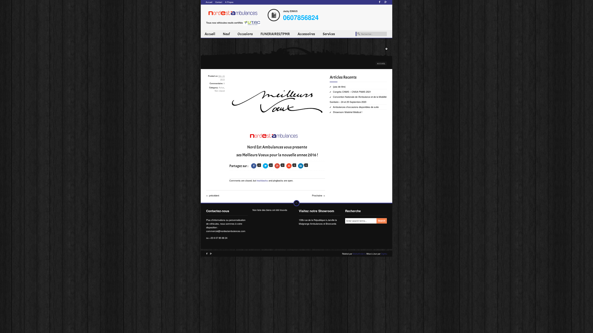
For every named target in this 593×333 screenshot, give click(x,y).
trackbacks (262, 180)
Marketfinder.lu (359, 253)
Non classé (220, 90)
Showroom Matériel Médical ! (347, 112)
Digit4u (384, 253)
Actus (221, 87)
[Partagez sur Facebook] (253, 166)
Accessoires (306, 34)
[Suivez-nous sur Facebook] (379, 2)
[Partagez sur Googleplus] (277, 166)
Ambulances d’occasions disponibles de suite (356, 107)
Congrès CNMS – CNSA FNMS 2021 (352, 91)
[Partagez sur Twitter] (265, 166)
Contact (218, 2)
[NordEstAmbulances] (234, 12)
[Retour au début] (296, 203)
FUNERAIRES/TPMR (275, 34)
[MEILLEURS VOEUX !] (277, 101)
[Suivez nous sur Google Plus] (385, 2)
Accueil (209, 2)
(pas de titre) (339, 86)
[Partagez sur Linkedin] (300, 166)
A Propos (229, 2)
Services (329, 34)
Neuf (226, 34)
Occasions (245, 34)
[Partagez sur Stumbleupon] (289, 166)
